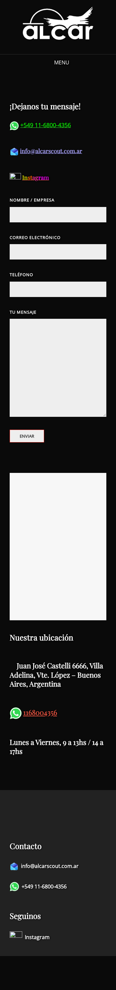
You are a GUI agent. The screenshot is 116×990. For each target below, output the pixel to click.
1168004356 (40, 712)
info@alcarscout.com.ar (51, 151)
